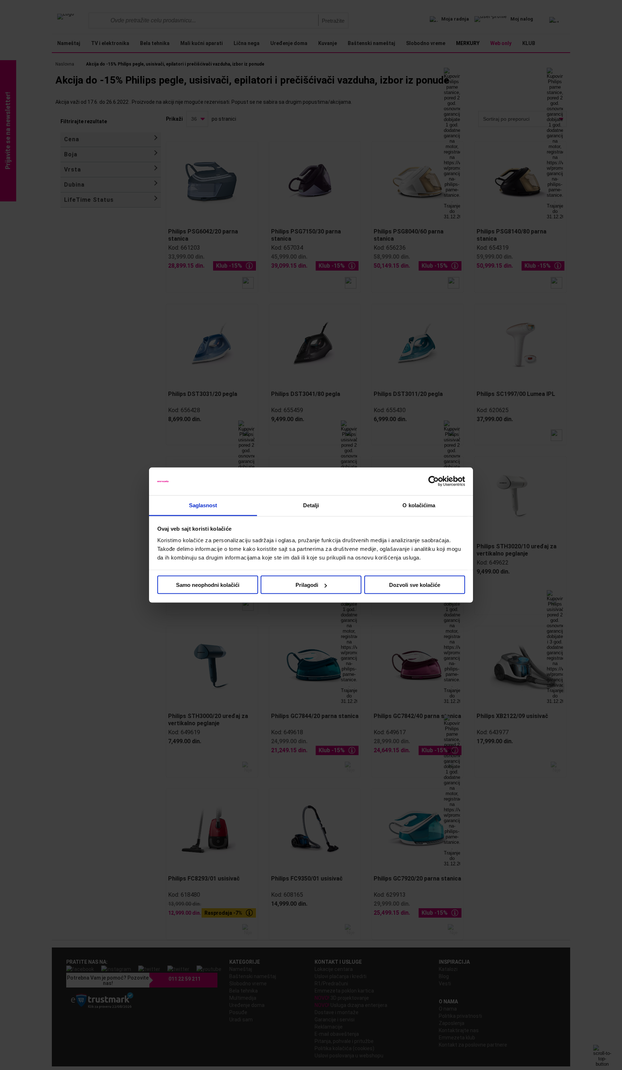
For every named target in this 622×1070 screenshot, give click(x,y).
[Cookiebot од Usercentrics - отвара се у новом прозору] (433, 481)
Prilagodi (307, 585)
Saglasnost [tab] (203, 505)
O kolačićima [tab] (418, 505)
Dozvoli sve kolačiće (414, 585)
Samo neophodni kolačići (207, 585)
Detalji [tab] (311, 505)
